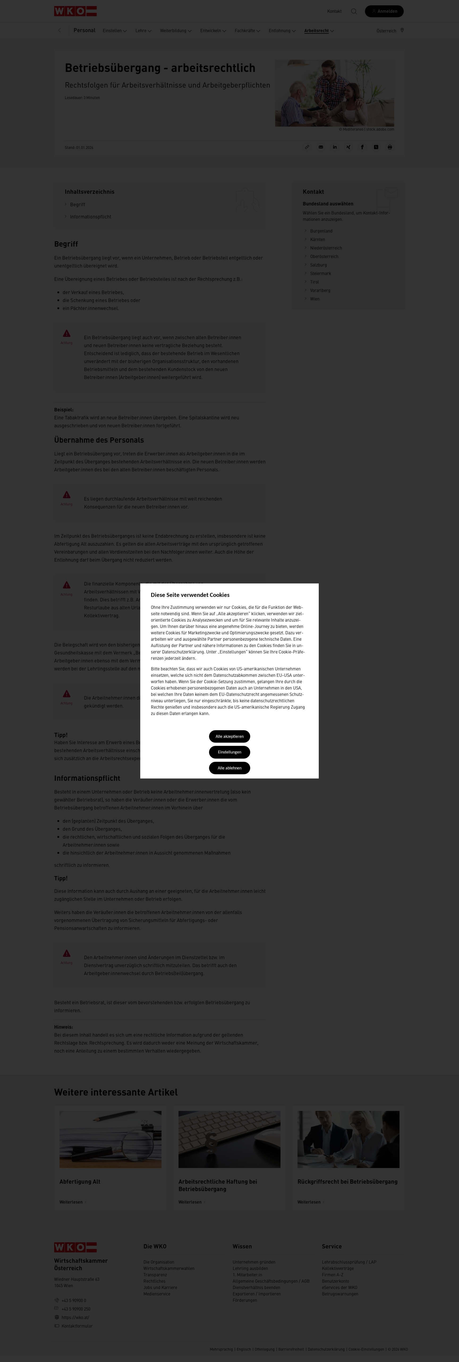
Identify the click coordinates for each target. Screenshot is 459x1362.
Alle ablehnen (229, 768)
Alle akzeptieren (230, 737)
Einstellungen (229, 753)
